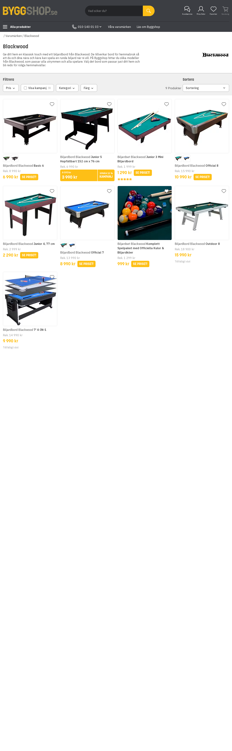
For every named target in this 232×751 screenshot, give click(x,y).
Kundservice (187, 14)
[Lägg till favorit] (52, 104)
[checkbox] (37, 88)
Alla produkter (20, 27)
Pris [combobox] (8, 88)
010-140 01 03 (88, 27)
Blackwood (31, 36)
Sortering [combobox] (192, 88)
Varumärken (13, 36)
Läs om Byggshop (148, 27)
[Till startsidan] (30, 11)
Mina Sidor (201, 14)
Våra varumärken (119, 27)
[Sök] (149, 11)
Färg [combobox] (87, 88)
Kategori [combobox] (65, 88)
